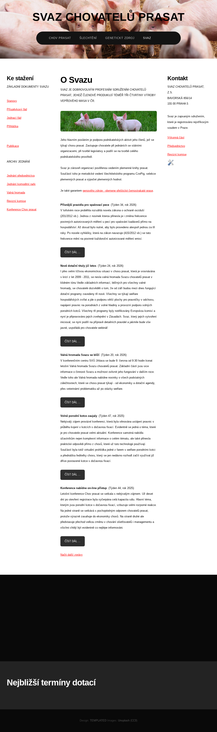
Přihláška (12, 126)
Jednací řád (14, 117)
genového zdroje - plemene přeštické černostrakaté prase (118, 190)
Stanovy (12, 100)
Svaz (147, 38)
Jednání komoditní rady (21, 184)
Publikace (13, 146)
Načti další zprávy (71, 554)
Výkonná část (175, 137)
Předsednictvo (176, 146)
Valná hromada (16, 192)
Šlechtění (88, 38)
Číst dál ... (73, 252)
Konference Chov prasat (21, 209)
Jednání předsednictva (21, 175)
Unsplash (123, 720)
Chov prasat (60, 38)
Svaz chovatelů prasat (108, 17)
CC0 (133, 720)
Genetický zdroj (120, 38)
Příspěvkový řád (17, 109)
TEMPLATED (98, 720)
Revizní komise (16, 201)
